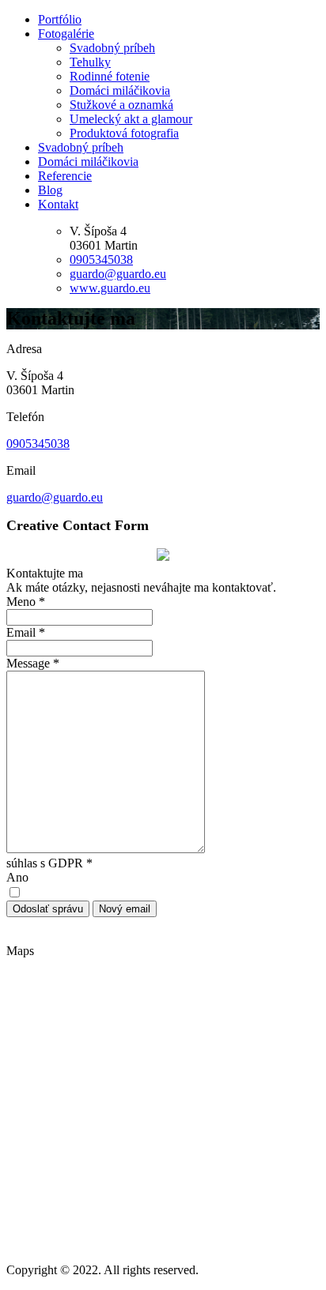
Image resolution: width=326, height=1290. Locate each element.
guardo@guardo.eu (118, 273)
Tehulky (90, 62)
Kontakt (58, 204)
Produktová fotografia (124, 133)
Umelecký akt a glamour (131, 119)
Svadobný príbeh (112, 48)
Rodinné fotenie (110, 76)
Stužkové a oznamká (121, 104)
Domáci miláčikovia (120, 90)
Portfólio (60, 19)
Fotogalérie (66, 33)
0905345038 (101, 259)
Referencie (65, 175)
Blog (50, 190)
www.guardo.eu (110, 288)
